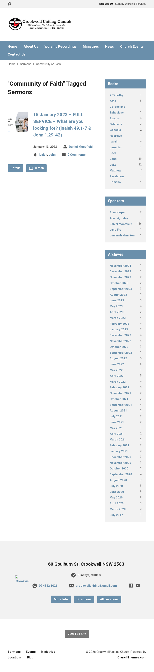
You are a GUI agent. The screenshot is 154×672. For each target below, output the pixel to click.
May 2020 (116, 497)
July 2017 (116, 515)
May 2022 (116, 370)
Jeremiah (116, 147)
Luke (113, 164)
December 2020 (120, 457)
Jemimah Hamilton (122, 235)
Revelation (117, 176)
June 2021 (117, 422)
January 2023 (119, 329)
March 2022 (118, 381)
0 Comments (77, 154)
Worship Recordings (60, 46)
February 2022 (119, 387)
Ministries (91, 46)
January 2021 (119, 451)
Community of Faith (48, 64)
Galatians (116, 124)
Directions (84, 599)
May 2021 (116, 428)
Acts (113, 101)
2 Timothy (116, 95)
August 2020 (118, 480)
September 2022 (121, 352)
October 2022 (119, 347)
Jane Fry (115, 229)
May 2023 (116, 306)
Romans (115, 182)
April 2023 (117, 312)
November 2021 (120, 393)
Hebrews (116, 135)
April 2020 (117, 503)
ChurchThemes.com (131, 657)
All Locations (109, 599)
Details (15, 168)
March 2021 (118, 439)
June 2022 (117, 364)
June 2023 (117, 300)
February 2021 (119, 445)
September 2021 (121, 405)
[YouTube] (138, 585)
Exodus (115, 118)
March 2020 (118, 509)
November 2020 (120, 463)
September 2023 (121, 289)
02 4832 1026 (48, 585)
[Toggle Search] (9, 4)
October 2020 (119, 468)
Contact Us (16, 54)
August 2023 (118, 294)
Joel (113, 153)
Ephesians (117, 112)
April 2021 (117, 434)
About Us (31, 46)
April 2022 (117, 376)
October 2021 (119, 399)
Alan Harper (118, 212)
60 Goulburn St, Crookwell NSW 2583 (86, 564)
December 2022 (120, 335)
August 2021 (118, 410)
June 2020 (117, 492)
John (52, 154)
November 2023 (120, 277)
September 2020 (121, 474)
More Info (61, 599)
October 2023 (119, 283)
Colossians (117, 106)
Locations (15, 657)
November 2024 (120, 265)
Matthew (115, 170)
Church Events (131, 46)
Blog (30, 657)
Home (12, 46)
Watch (39, 168)
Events (31, 652)
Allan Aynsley (119, 218)
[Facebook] (131, 585)
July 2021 (116, 416)
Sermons (25, 64)
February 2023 (119, 323)
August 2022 (118, 358)
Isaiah (43, 154)
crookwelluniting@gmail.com (96, 585)
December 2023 (120, 271)
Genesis (115, 130)
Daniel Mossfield (81, 147)
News (109, 46)
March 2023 (118, 318)
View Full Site (77, 634)
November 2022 (120, 341)
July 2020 (116, 486)
